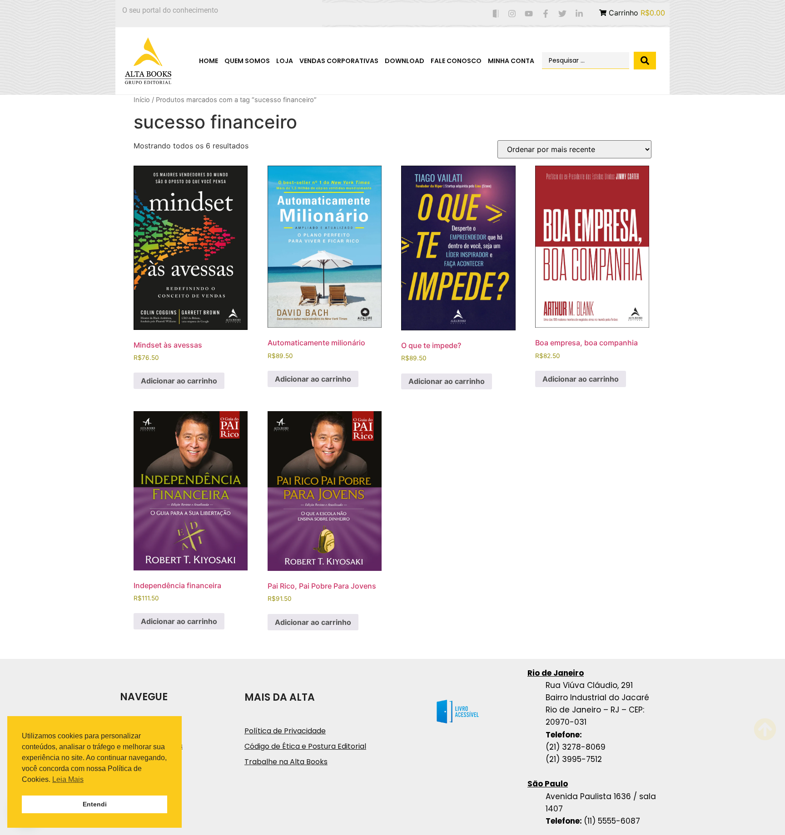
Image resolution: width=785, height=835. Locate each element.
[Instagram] (512, 13)
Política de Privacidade (285, 731)
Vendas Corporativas (338, 60)
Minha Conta (511, 60)
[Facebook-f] (545, 13)
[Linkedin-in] (579, 13)
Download (404, 60)
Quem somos (247, 60)
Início (142, 100)
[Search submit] (645, 60)
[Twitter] (562, 13)
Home (208, 60)
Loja (284, 60)
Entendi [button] (95, 804)
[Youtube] (529, 13)
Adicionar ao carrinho (179, 380)
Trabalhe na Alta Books (286, 761)
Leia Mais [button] (68, 779)
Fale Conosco (456, 60)
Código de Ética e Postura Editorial (305, 746)
